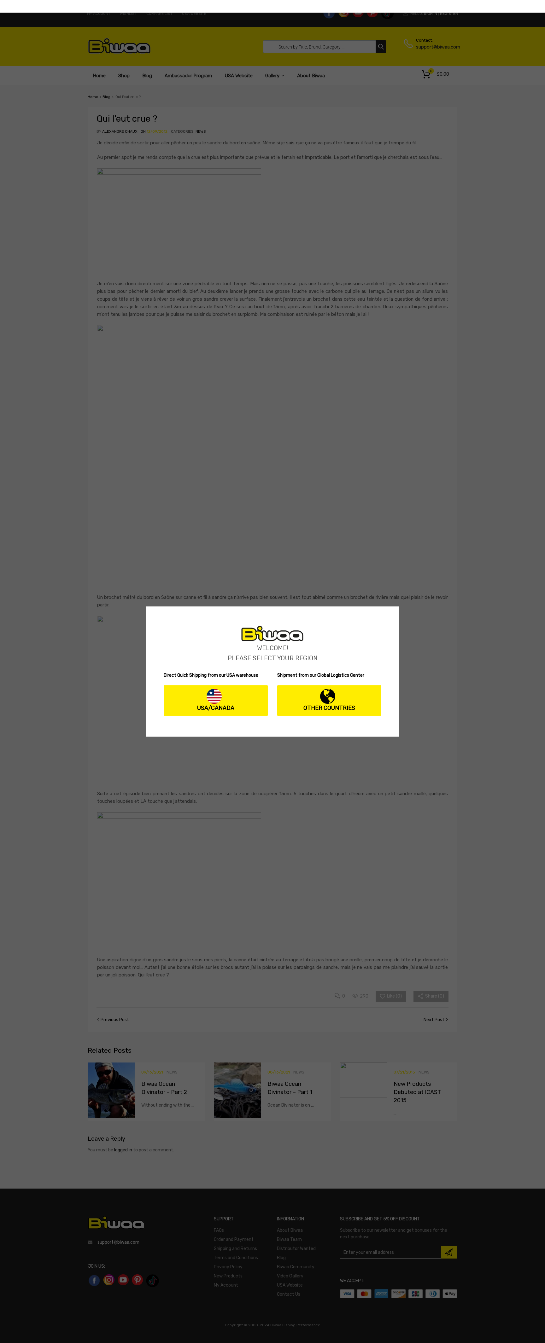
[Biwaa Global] (272, 639)
